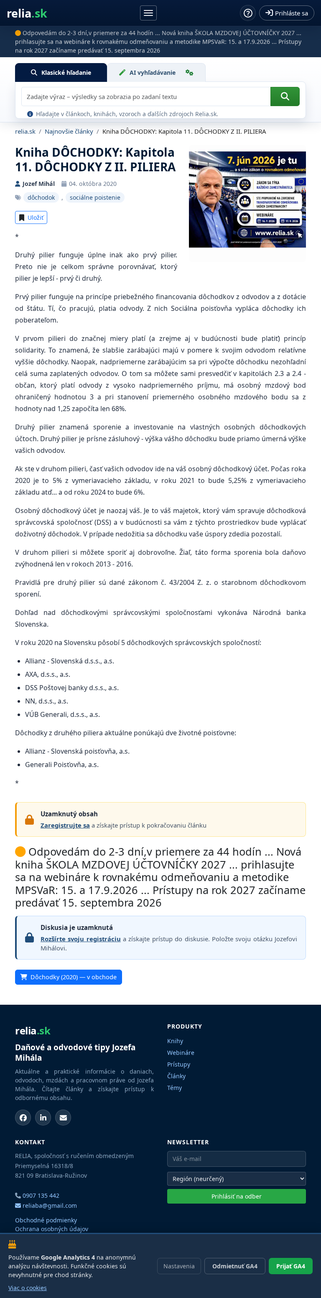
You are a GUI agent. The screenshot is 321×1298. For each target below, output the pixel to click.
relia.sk (25, 131)
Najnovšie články (69, 131)
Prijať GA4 (290, 1266)
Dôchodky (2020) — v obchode (74, 977)
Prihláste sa (291, 13)
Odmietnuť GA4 (234, 1266)
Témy (174, 1088)
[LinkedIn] (43, 1117)
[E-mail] (63, 1117)
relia (27, 13)
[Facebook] (23, 1117)
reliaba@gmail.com (49, 1205)
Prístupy (178, 1064)
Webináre (180, 1053)
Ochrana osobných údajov (51, 1229)
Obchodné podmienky (46, 1220)
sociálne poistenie (95, 197)
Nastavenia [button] (179, 1266)
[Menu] (148, 12)
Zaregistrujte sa (65, 825)
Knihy (175, 1041)
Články (176, 1076)
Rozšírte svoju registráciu (81, 939)
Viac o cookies (27, 1288)
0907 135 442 (41, 1195)
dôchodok (41, 197)
